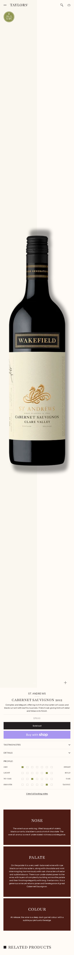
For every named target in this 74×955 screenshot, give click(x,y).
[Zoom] (65, 682)
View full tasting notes (37, 793)
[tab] (27, 947)
